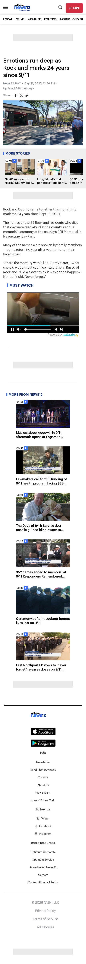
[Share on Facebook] (15, 95)
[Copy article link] (26, 95)
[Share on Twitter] (21, 95)
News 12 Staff (12, 83)
